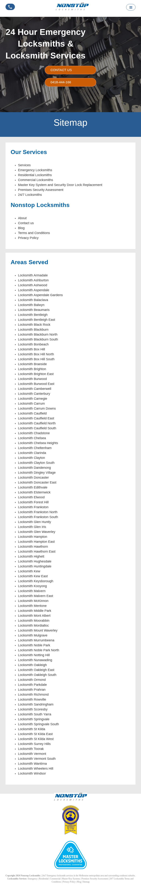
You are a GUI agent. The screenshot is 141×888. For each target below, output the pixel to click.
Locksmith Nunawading (35, 660)
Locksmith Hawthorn (33, 546)
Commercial (55, 879)
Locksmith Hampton (32, 537)
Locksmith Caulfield (32, 413)
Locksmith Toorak (31, 749)
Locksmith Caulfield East (36, 418)
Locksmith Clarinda (32, 453)
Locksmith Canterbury (34, 393)
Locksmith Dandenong (34, 467)
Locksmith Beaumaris (34, 310)
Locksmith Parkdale (32, 685)
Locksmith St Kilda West (36, 739)
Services (24, 165)
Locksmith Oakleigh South (37, 675)
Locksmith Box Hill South (36, 359)
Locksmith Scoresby (33, 709)
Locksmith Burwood (32, 379)
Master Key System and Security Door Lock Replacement (60, 185)
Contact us (26, 223)
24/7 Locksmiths (30, 195)
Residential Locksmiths (35, 175)
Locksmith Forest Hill (33, 502)
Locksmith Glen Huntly (34, 522)
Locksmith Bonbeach (33, 344)
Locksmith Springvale (33, 719)
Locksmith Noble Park (34, 645)
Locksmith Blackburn (33, 329)
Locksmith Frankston (33, 507)
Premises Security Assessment (40, 190)
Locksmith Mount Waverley (37, 630)
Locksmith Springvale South (38, 724)
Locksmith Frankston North (37, 512)
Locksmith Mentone (32, 606)
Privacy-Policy (69, 882)
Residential (43, 879)
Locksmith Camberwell (34, 389)
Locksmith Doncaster (33, 477)
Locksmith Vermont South (37, 758)
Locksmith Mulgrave (32, 635)
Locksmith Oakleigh (32, 665)
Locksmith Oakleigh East (36, 670)
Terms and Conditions (34, 233)
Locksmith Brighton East (36, 374)
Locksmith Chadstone (34, 433)
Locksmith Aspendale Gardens (40, 295)
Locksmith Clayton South (36, 463)
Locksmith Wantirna (32, 763)
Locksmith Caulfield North (37, 423)
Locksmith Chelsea (32, 438)
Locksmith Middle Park (34, 611)
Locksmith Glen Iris (32, 527)
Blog (21, 228)
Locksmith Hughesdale (34, 561)
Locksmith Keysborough (35, 581)
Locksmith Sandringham (35, 704)
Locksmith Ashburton (33, 280)
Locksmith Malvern (32, 591)
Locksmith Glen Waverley (36, 532)
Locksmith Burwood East (36, 384)
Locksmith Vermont (32, 754)
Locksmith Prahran (32, 689)
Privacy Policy (28, 238)
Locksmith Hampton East (36, 541)
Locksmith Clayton (31, 458)
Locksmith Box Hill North (36, 354)
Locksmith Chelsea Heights (38, 443)
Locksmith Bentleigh (33, 315)
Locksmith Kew (29, 571)
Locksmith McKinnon (33, 601)
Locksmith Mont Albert (34, 615)
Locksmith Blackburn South (38, 339)
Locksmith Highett (31, 556)
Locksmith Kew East (33, 576)
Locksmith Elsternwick (34, 492)
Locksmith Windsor (32, 773)
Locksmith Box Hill (31, 349)
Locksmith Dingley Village (37, 472)
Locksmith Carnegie (32, 398)
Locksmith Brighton (32, 369)
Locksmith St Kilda (31, 729)
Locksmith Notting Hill (34, 655)
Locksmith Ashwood (32, 285)
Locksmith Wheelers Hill (35, 768)
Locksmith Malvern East (35, 596)
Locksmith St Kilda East (35, 734)
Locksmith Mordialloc (33, 625)
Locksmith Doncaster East (37, 482)
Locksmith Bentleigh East (36, 320)
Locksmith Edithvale (32, 487)
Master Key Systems (71, 879)
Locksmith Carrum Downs (37, 408)
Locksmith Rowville (32, 699)
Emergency (32, 879)
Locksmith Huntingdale (34, 566)
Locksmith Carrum (31, 403)
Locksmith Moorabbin (33, 620)
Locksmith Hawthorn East (36, 551)
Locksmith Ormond (32, 680)
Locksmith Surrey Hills (34, 744)
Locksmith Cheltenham (35, 448)
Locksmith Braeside (32, 364)
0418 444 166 (9, 11)
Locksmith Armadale (33, 275)
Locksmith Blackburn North (37, 334)
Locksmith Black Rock (34, 324)
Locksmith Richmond (33, 694)
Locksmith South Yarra (34, 714)
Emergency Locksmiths (35, 170)
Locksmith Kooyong (32, 586)
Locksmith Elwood (31, 497)
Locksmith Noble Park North (38, 650)
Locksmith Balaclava (33, 300)
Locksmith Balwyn (31, 305)
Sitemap (86, 882)
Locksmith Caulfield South (37, 428)
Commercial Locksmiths (35, 180)
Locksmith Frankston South (38, 517)
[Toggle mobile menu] (130, 7)
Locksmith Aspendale (33, 290)
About (22, 218)
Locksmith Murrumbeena (36, 640)
